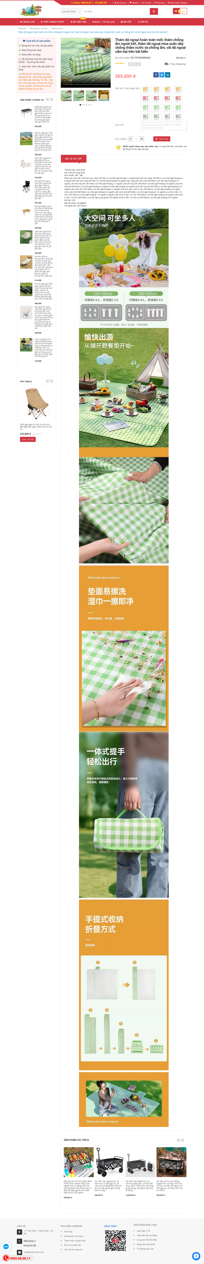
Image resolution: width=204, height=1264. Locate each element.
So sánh (148, 2)
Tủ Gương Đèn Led (145, 1248)
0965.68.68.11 (30, 1240)
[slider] (120, 63)
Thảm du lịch (56, 28)
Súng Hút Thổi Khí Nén (147, 1239)
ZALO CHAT (110, 1226)
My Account (121, 2)
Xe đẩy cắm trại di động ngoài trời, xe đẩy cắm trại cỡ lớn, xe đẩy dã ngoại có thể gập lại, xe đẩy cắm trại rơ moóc (170, 1186)
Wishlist (135, 2)
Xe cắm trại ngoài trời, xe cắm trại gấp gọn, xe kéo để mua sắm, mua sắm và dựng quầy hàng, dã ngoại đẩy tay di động (139, 1186)
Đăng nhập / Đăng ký (178, 2)
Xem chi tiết (28, 439)
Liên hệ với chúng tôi (73, 1249)
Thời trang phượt (53, 21)
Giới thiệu (68, 1231)
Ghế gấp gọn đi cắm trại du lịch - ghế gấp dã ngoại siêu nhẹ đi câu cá (36, 426)
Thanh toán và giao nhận (75, 1240)
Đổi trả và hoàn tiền (72, 1245)
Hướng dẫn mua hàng (73, 1236)
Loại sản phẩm (69, 11)
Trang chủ (28, 21)
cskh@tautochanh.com (34, 1252)
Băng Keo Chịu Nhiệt (146, 1244)
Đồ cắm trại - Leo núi (38, 28)
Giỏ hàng (161, 2)
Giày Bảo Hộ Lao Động (147, 1235)
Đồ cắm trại (79, 21)
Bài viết (127, 21)
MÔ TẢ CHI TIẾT (73, 158)
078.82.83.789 (30, 1245)
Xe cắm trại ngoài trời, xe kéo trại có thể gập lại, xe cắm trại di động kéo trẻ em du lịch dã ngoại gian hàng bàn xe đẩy (108, 1186)
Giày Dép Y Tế (143, 1230)
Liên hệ (143, 21)
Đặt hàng (163, 139)
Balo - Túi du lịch (104, 21)
